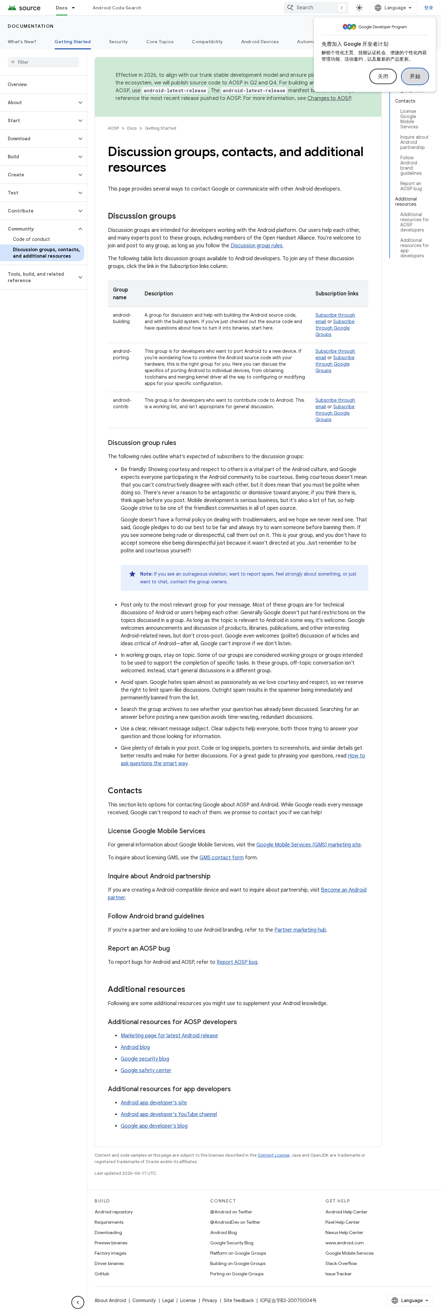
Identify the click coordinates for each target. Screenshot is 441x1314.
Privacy (209, 1300)
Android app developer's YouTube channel (169, 1114)
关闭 (383, 76)
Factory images (110, 1253)
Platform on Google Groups (238, 1253)
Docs (61, 8)
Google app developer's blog (154, 1126)
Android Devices (260, 41)
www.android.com (344, 1243)
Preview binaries (111, 1243)
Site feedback (239, 1300)
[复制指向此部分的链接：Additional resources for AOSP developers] (243, 1022)
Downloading (108, 1232)
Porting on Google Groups (236, 1274)
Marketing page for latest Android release (169, 1035)
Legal (168, 1300)
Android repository (114, 1212)
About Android (110, 1300)
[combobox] (316, 8)
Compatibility (207, 41)
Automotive (310, 41)
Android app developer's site (154, 1103)
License (188, 1300)
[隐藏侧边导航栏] (77, 1302)
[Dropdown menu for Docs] (76, 7)
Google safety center (146, 1070)
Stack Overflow (341, 1263)
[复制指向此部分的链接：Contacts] (148, 791)
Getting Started (73, 41)
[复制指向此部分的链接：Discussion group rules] (182, 443)
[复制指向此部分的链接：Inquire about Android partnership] (216, 877)
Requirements (109, 1222)
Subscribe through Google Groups (334, 328)
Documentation (31, 26)
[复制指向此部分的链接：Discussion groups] (182, 217)
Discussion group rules (256, 245)
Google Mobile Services (349, 1253)
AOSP (113, 128)
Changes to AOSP (329, 98)
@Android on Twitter (231, 1212)
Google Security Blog (231, 1243)
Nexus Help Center (344, 1232)
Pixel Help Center (342, 1222)
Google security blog (145, 1059)
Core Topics (160, 41)
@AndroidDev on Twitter (235, 1222)
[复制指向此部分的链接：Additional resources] (191, 990)
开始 (415, 76)
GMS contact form (222, 858)
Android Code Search (117, 8)
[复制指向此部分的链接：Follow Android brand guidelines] (210, 917)
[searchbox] (43, 62)
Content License (274, 1155)
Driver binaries (109, 1263)
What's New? (22, 41)
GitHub (102, 1274)
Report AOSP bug (237, 962)
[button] (38, 102)
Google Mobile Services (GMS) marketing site (308, 845)
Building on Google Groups (237, 1263)
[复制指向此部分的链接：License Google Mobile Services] (211, 831)
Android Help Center (346, 1212)
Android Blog (223, 1232)
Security (118, 41)
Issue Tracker (338, 1274)
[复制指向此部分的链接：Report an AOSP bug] (176, 949)
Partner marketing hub (300, 930)
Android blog (135, 1047)
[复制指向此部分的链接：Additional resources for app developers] (237, 1089)
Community (144, 1300)
